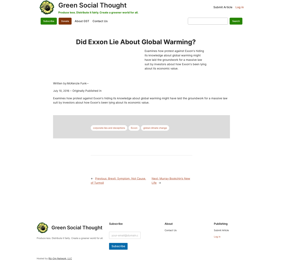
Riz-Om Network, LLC (60, 258)
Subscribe (118, 246)
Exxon (134, 127)
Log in (240, 7)
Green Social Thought (92, 5)
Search (236, 21)
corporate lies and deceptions (109, 127)
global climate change (155, 127)
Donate (65, 21)
